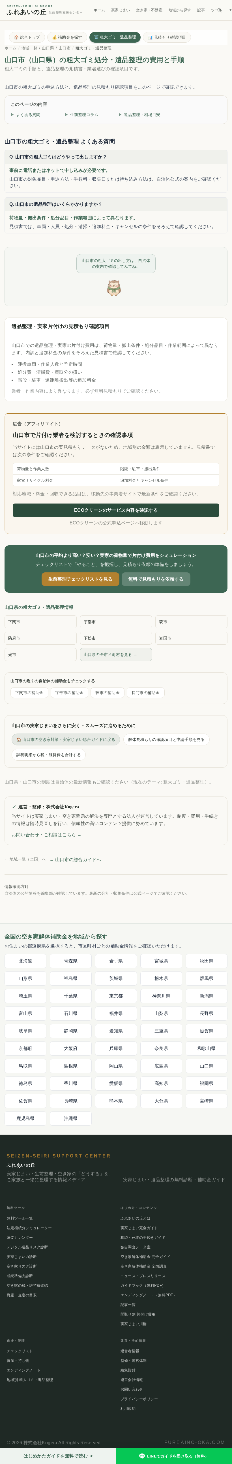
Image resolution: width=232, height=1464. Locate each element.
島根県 (71, 1065)
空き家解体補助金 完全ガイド (145, 1257)
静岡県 (71, 1030)
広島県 (161, 1065)
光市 (12, 654)
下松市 (90, 638)
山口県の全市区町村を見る (110, 654)
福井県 (116, 1013)
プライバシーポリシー (139, 1399)
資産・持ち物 (18, 1360)
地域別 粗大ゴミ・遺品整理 (30, 1380)
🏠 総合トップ (27, 37)
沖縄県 (71, 1118)
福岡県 (207, 1083)
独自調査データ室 (136, 1247)
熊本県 (116, 1100)
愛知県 (116, 1030)
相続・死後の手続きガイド (143, 1237)
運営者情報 (130, 1351)
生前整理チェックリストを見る (80, 579)
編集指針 (128, 1370)
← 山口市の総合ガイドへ (75, 859)
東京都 (116, 995)
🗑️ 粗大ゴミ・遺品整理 (115, 37)
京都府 (26, 1048)
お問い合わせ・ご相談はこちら (47, 834)
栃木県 (161, 978)
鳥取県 (26, 1065)
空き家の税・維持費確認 (27, 1285)
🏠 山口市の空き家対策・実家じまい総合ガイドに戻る (65, 739)
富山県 (26, 1013)
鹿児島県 (25, 1118)
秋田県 (207, 961)
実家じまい (120, 10)
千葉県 (71, 995)
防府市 (14, 638)
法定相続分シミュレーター (29, 1228)
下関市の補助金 (29, 692)
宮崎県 (207, 1100)
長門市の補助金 (146, 692)
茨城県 (116, 978)
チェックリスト (20, 1351)
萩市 (163, 622)
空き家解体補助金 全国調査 (144, 1266)
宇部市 (90, 622)
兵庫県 (116, 1048)
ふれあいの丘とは (136, 1218)
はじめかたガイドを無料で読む (58, 1456)
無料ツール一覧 (20, 1218)
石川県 (71, 1013)
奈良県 (161, 1048)
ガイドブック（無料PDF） (143, 1285)
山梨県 (161, 1013)
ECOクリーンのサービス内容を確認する (116, 510)
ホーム (99, 10)
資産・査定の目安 (22, 1295)
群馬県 (207, 978)
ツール (216, 10)
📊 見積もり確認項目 (167, 37)
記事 (201, 10)
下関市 (14, 622)
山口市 (65, 48)
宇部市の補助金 (69, 692)
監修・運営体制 (134, 1360)
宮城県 (161, 961)
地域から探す (180, 10)
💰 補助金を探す (67, 37)
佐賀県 (26, 1100)
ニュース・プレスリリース (143, 1276)
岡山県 (116, 1065)
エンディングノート (23, 1370)
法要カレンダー (20, 1237)
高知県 (161, 1083)
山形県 (26, 978)
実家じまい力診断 (22, 1257)
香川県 (71, 1083)
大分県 (161, 1100)
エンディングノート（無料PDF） (149, 1295)
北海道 (26, 961)
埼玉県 (26, 995)
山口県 (48, 48)
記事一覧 (128, 1305)
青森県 (71, 961)
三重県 (161, 1030)
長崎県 (71, 1100)
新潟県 (207, 995)
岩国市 (165, 638)
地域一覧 (29, 48)
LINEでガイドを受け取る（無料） (178, 1456)
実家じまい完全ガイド (139, 1228)
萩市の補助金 (107, 692)
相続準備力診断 (20, 1276)
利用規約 (128, 1408)
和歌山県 (206, 1048)
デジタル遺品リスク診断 (27, 1247)
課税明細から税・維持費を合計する (48, 754)
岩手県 (116, 961)
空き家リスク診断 (22, 1266)
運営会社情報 (132, 1380)
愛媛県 (116, 1083)
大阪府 (71, 1048)
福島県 (71, 978)
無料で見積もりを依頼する (156, 579)
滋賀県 (207, 1030)
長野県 (207, 1013)
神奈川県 (161, 995)
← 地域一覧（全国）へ (25, 859)
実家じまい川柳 (134, 1324)
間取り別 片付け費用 (138, 1314)
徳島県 (26, 1083)
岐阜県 (26, 1030)
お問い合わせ (132, 1389)
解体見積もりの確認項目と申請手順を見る (166, 739)
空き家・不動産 (149, 10)
